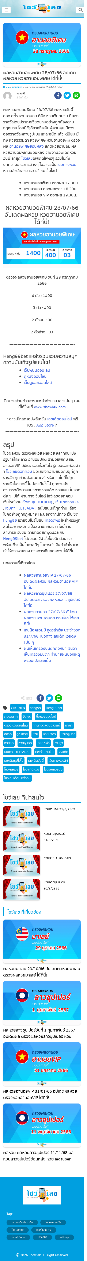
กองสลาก (11, 716)
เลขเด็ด (63, 752)
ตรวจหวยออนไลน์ (16, 725)
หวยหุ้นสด (25, 743)
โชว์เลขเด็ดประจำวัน (17, 778)
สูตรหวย (22, 734)
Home (6, 87)
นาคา (69, 725)
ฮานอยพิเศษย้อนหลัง (26, 146)
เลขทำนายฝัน (44, 752)
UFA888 (42, 1237)
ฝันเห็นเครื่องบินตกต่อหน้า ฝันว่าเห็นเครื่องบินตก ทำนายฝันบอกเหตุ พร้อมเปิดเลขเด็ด (52, 654)
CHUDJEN (18, 708)
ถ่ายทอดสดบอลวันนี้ (46, 725)
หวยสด (9, 743)
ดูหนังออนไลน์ (35, 376)
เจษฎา (58, 743)
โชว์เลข (26, 158)
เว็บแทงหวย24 (67, 502)
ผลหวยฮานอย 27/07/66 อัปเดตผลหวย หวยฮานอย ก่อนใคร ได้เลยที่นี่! (51, 618)
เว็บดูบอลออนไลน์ (38, 383)
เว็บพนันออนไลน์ (37, 370)
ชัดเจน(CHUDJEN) (37, 502)
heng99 (20, 93)
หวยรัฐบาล (68, 734)
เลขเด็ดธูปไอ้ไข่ (13, 760)
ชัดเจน (26, 716)
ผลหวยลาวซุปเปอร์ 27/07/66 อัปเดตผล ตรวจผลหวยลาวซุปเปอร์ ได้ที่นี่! (52, 599)
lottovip (64, 1237)
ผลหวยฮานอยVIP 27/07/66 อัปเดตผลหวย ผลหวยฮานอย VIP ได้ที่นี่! (51, 581)
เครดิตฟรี (52, 520)
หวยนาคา (49, 734)
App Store (44, 425)
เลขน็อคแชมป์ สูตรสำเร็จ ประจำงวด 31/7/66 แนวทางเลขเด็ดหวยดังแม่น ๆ (52, 636)
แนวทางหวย (66, 165)
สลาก (8, 734)
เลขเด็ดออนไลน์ (59, 419)
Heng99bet (13, 539)
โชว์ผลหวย (17, 87)
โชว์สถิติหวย (31, 769)
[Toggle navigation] (80, 10)
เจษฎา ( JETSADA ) (20, 508)
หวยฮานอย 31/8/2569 (59, 809)
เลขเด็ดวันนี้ (36, 760)
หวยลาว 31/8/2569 (57, 858)
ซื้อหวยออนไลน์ (46, 716)
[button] (58, 96)
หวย (35, 734)
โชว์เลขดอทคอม (19, 471)
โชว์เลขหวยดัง (53, 769)
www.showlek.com (50, 407)
